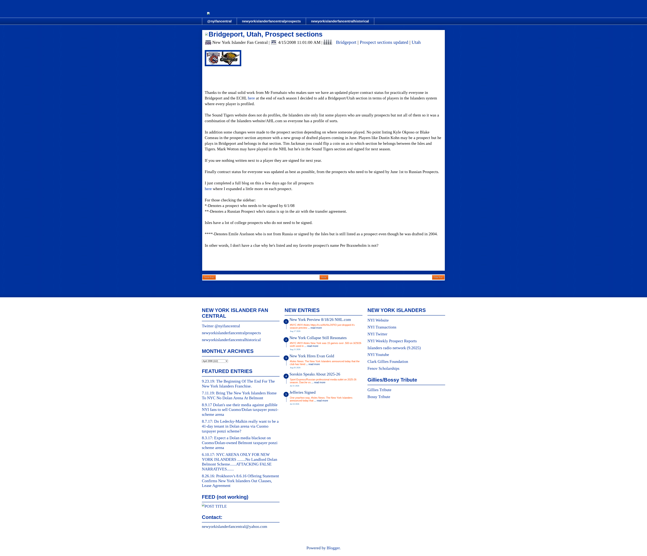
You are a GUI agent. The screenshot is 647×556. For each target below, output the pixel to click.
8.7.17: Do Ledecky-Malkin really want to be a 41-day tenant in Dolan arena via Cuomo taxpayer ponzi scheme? (240, 426)
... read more (315, 327)
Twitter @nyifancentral (221, 326)
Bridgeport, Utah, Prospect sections (265, 34)
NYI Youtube (378, 354)
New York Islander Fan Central (323, 4)
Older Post (438, 277)
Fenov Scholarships (383, 368)
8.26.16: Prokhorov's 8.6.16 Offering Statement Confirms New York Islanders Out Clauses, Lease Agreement (240, 481)
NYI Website (378, 320)
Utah (416, 42)
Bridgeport (346, 42)
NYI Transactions (381, 327)
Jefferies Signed (302, 392)
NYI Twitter (377, 334)
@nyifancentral (219, 21)
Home (323, 277)
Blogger (333, 548)
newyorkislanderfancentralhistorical (340, 21)
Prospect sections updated (384, 42)
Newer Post (209, 277)
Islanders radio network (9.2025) (394, 348)
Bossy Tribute (378, 397)
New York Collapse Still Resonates (318, 338)
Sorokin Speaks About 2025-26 (314, 374)
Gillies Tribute (379, 390)
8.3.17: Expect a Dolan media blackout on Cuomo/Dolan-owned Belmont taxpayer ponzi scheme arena (240, 443)
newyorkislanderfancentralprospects (271, 21)
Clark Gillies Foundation (387, 361)
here (251, 98)
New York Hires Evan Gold (311, 356)
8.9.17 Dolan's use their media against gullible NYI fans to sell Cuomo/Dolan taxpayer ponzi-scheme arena (240, 410)
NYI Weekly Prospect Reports (392, 341)
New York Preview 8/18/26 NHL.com (320, 319)
